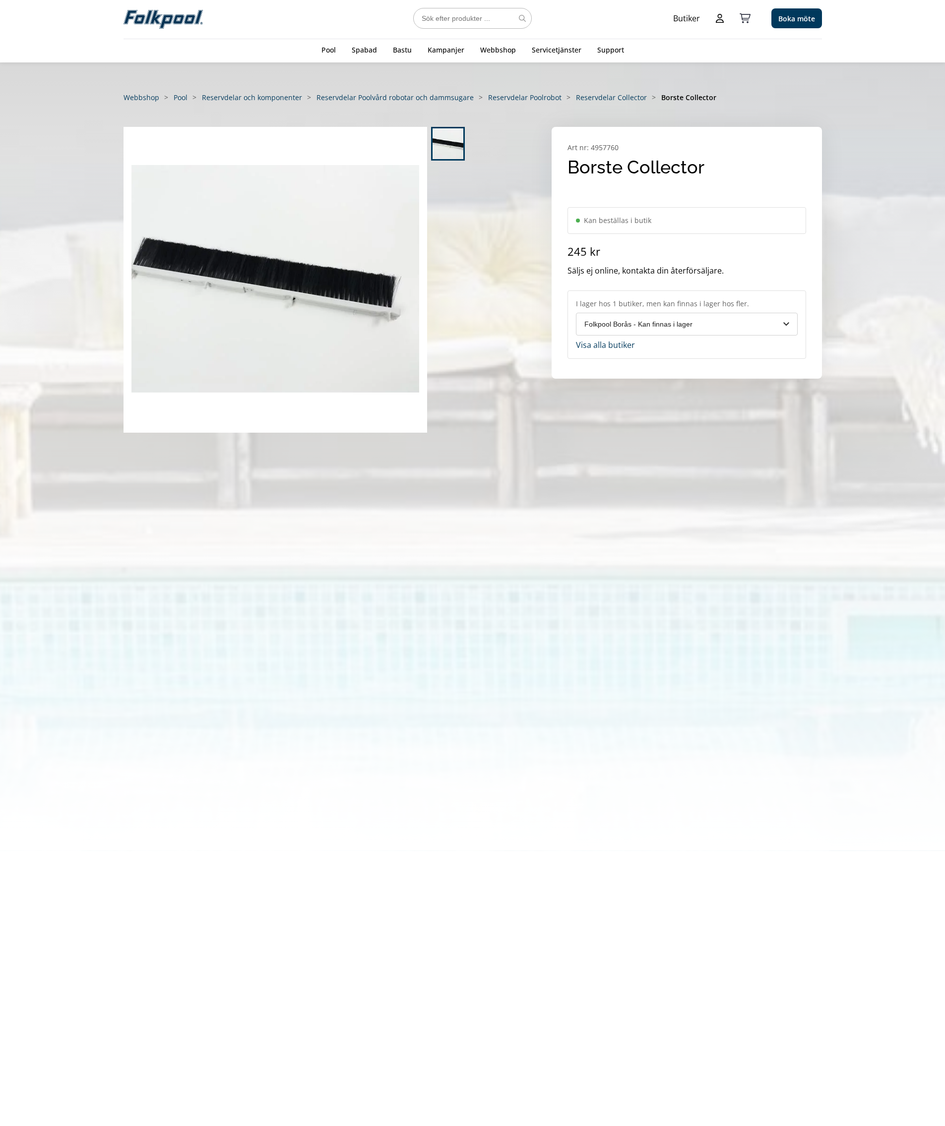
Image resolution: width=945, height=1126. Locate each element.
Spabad (364, 50)
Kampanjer (446, 50)
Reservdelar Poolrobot (525, 97)
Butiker (686, 18)
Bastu (402, 50)
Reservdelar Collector (611, 97)
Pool (328, 50)
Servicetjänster (556, 50)
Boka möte (796, 18)
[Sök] (522, 18)
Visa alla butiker (605, 344)
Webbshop (498, 50)
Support (610, 50)
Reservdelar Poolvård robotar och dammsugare (395, 97)
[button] (275, 280)
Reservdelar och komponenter (252, 97)
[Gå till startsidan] (163, 18)
